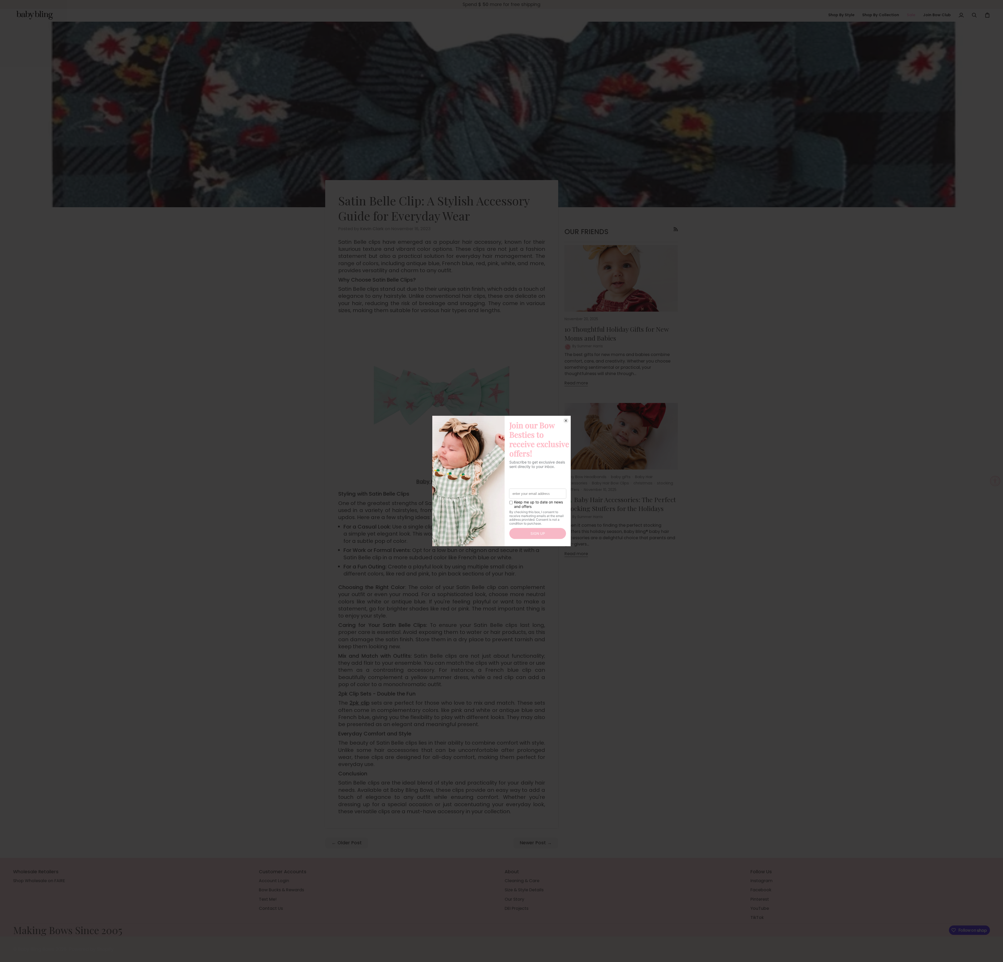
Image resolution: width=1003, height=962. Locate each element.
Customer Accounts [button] (282, 872)
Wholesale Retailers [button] (36, 872)
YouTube (759, 908)
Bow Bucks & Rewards (281, 890)
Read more (576, 383)
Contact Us (271, 908)
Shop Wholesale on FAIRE (39, 881)
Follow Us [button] (761, 872)
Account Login (274, 881)
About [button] (512, 872)
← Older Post (346, 843)
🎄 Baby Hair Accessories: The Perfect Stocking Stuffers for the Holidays (620, 504)
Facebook (760, 890)
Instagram (761, 881)
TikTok (757, 918)
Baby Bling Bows (36, 949)
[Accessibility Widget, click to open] (995, 481)
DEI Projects (516, 908)
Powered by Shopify (91, 949)
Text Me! (268, 899)
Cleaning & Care (522, 881)
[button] (841, 15)
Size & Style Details (524, 890)
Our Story (514, 899)
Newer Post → (536, 843)
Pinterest (759, 899)
